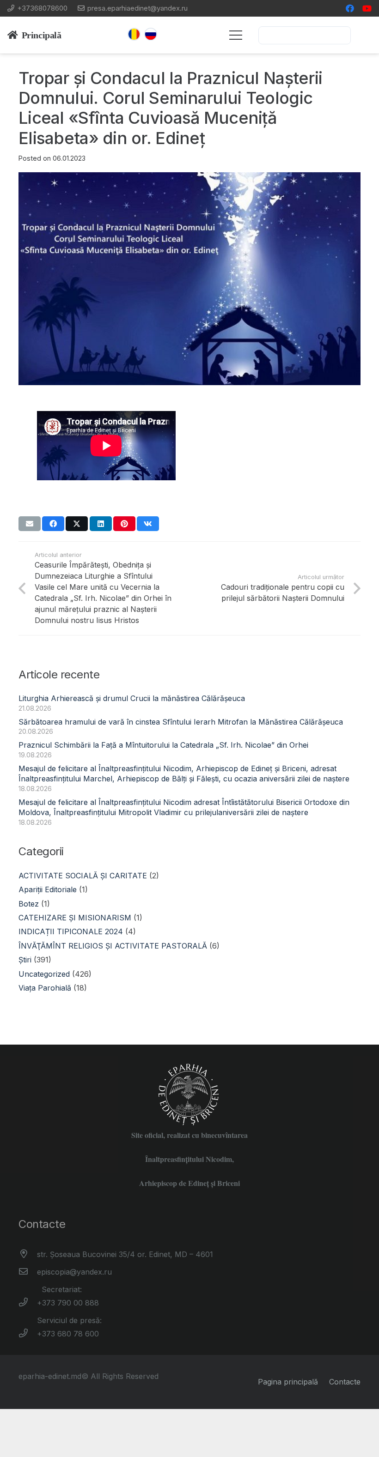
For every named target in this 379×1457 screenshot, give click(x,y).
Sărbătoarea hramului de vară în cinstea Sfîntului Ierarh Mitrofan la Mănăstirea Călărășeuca (180, 721)
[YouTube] (367, 8)
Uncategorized (44, 974)
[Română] (134, 34)
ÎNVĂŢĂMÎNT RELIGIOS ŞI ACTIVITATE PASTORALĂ (112, 945)
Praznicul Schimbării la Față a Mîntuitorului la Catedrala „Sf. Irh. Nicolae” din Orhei (163, 745)
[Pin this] (124, 523)
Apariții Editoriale (47, 889)
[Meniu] (235, 35)
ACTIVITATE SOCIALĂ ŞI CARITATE (82, 875)
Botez (28, 903)
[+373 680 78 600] (27, 1333)
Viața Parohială (44, 987)
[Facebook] (350, 8)
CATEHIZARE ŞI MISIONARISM (74, 917)
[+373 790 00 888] (27, 1302)
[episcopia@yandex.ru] (27, 1271)
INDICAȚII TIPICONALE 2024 (70, 931)
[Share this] (53, 523)
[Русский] (150, 34)
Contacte (345, 1381)
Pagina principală (288, 1381)
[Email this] (29, 523)
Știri (24, 959)
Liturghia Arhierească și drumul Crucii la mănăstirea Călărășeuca (131, 698)
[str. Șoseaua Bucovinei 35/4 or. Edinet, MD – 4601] (27, 1254)
